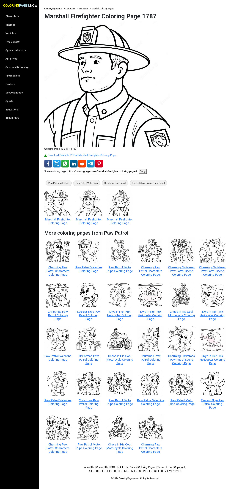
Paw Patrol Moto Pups (87, 183)
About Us (89, 467)
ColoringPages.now (53, 8)
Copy (143, 171)
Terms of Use (164, 467)
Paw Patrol (83, 8)
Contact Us (102, 467)
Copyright (179, 467)
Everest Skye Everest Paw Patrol (148, 183)
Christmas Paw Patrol (115, 183)
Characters (70, 8)
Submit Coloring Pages (142, 467)
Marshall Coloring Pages (103, 8)
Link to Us (122, 467)
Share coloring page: (55, 171)
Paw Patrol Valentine (58, 183)
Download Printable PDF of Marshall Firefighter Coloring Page (81, 155)
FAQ (112, 467)
